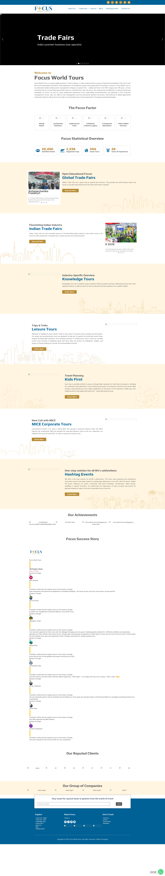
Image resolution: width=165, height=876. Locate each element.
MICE (101, 8)
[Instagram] (120, 2)
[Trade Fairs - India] (48, 820)
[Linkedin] (124, 2)
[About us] (82, 818)
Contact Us (125, 8)
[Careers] (116, 820)
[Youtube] (129, 2)
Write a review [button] (33, 571)
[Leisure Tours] (48, 823)
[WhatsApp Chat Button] (160, 871)
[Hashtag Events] (48, 829)
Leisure (93, 8)
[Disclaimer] (116, 823)
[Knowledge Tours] (48, 821)
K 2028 (110, 244)
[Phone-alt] (112, 2)
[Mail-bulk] (108, 2)
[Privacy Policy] (116, 821)
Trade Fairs (83, 8)
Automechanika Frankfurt (38, 192)
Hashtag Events (112, 8)
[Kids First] (48, 825)
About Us (72, 8)
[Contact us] (116, 818)
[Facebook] (116, 2)
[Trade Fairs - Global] (48, 818)
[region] (82, 39)
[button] (2, 39)
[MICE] (48, 827)
